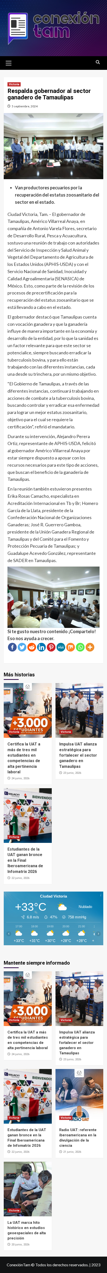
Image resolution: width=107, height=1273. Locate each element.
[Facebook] (12, 647)
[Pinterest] (51, 647)
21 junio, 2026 (72, 1151)
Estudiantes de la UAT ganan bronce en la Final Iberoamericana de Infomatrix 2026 (25, 860)
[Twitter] (22, 647)
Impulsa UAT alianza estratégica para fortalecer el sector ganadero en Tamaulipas (78, 755)
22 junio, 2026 (20, 878)
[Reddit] (31, 647)
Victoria (14, 84)
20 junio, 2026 (20, 1244)
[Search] (98, 62)
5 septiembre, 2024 (25, 106)
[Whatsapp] (80, 647)
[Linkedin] (41, 647)
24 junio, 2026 (20, 778)
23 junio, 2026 (72, 773)
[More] (90, 647)
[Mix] (70, 647)
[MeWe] (60, 647)
